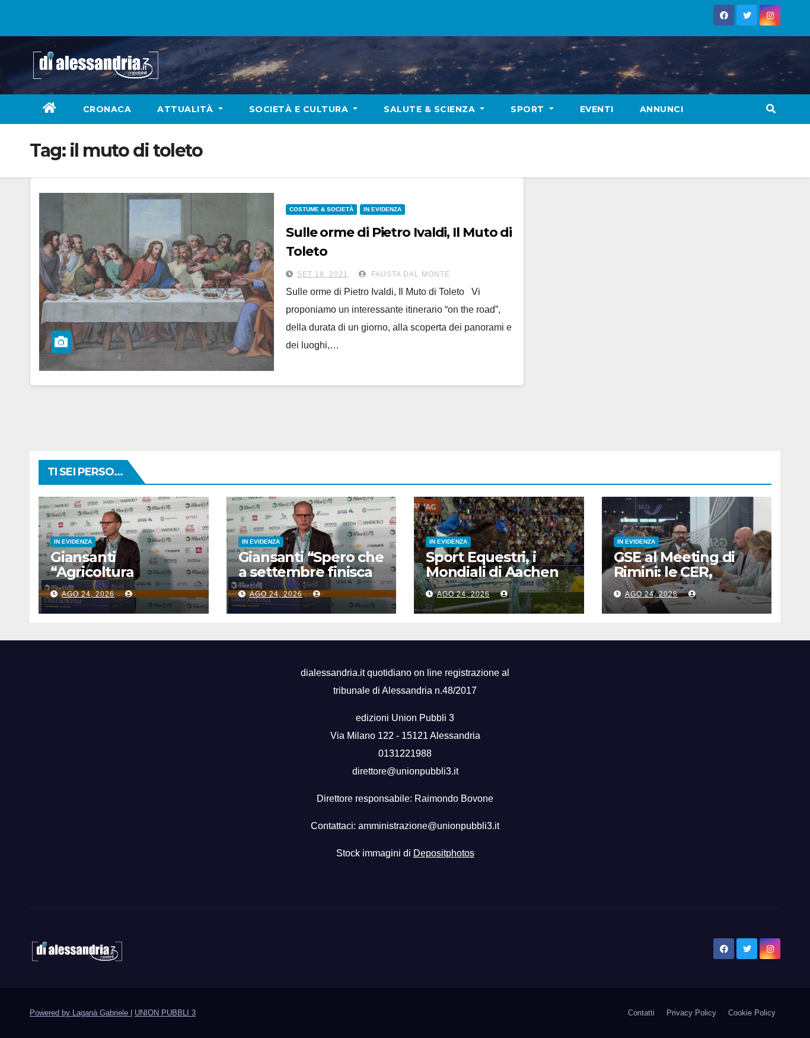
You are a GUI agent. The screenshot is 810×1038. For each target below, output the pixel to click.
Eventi (597, 109)
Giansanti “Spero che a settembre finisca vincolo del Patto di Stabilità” (311, 579)
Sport (529, 109)
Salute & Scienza (431, 109)
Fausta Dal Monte (409, 274)
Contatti (641, 1012)
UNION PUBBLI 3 (165, 1012)
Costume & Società (321, 209)
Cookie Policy (752, 1012)
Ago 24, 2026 (88, 594)
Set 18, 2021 (322, 274)
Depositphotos (443, 853)
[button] (771, 109)
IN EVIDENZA (382, 209)
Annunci (662, 109)
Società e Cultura (300, 109)
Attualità (186, 109)
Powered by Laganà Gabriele (80, 1012)
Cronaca (107, 109)
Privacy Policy (691, 1012)
